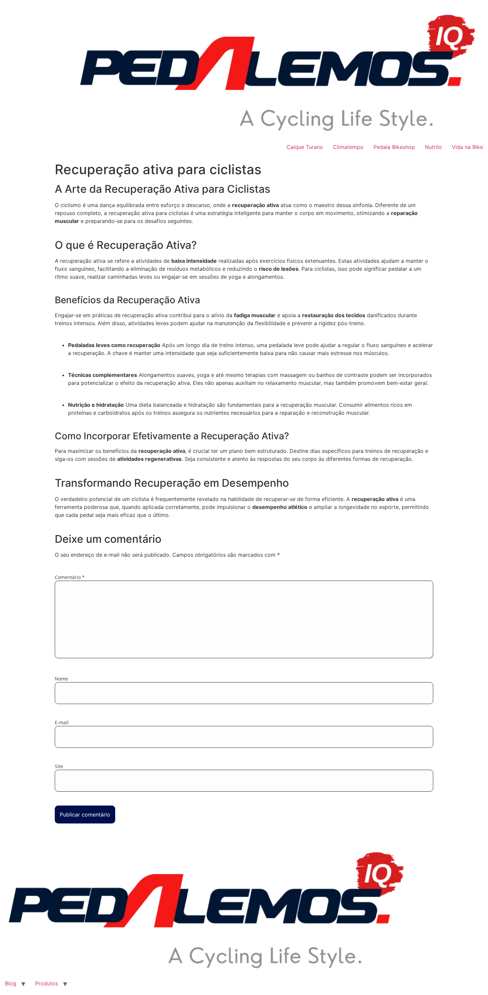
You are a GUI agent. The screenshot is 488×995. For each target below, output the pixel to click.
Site (59, 766)
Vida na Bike (467, 147)
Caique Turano (304, 147)
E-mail (62, 722)
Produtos (46, 983)
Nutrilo (433, 147)
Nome (61, 678)
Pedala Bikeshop (394, 147)
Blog (10, 983)
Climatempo (348, 147)
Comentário (70, 577)
